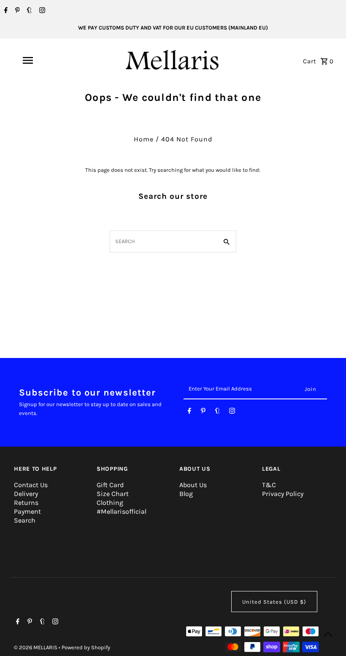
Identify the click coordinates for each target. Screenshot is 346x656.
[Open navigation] (44, 60)
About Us (193, 485)
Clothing (110, 503)
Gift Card (110, 485)
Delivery (26, 494)
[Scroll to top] (328, 633)
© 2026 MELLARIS (36, 647)
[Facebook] (5, 11)
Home (144, 139)
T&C (269, 485)
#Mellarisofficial (121, 511)
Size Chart (113, 494)
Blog (186, 494)
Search (24, 520)
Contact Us (31, 485)
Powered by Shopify (86, 647)
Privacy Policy (282, 494)
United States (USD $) (274, 602)
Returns (26, 503)
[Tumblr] (28, 11)
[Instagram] (41, 11)
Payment (27, 511)
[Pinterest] (16, 11)
